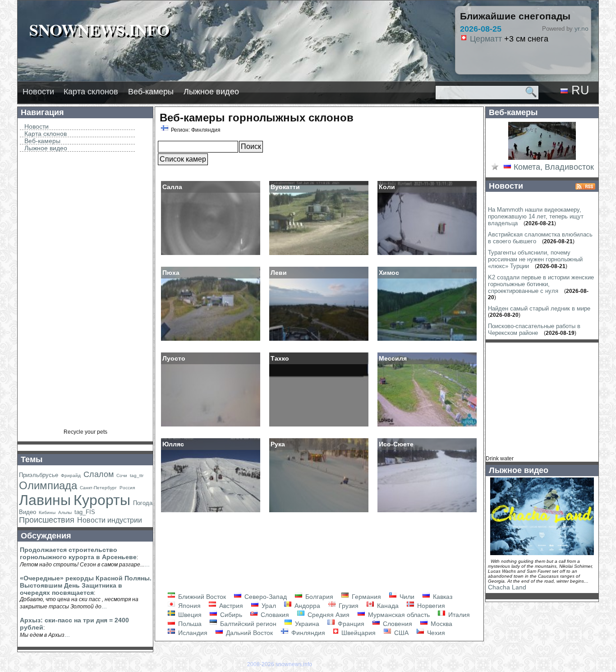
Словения (396, 623)
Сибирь (230, 614)
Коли (387, 186)
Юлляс (173, 444)
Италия (458, 614)
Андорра (306, 605)
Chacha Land (507, 587)
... (147, 564)
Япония (188, 605)
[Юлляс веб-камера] (211, 511)
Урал (268, 605)
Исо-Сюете (396, 444)
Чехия (435, 632)
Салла (172, 186)
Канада (387, 605)
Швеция (189, 614)
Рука (278, 444)
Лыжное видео (211, 91)
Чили (406, 596)
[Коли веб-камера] (427, 254)
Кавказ (441, 596)
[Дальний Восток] (507, 167)
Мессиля (393, 358)
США (400, 632)
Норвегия (430, 605)
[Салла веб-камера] (211, 254)
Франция (350, 623)
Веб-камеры (151, 91)
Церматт (470, 38)
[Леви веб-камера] (319, 339)
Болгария (318, 596)
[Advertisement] (85, 293)
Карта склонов (91, 91)
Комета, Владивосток (554, 166)
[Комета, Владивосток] (542, 158)
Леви (279, 272)
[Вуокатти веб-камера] (319, 254)
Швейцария (358, 632)
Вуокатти (285, 186)
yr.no (581, 28)
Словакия (274, 614)
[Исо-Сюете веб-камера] (427, 511)
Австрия (230, 605)
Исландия (191, 632)
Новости (38, 91)
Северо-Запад (265, 596)
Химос (389, 272)
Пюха (170, 272)
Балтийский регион (247, 623)
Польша (189, 623)
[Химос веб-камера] (427, 339)
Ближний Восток (201, 596)
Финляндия (307, 632)
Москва (440, 623)
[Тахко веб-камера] (319, 425)
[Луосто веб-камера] (211, 425)
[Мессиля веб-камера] (427, 425)
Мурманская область (398, 614)
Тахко (280, 358)
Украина (306, 623)
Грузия (348, 605)
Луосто (173, 358)
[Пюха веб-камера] (211, 339)
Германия (365, 596)
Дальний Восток (248, 632)
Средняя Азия (327, 614)
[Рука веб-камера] (319, 511)
